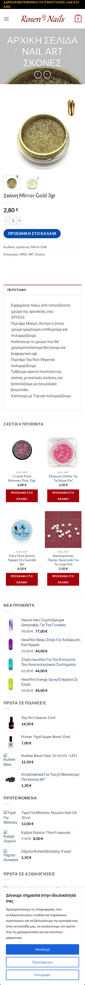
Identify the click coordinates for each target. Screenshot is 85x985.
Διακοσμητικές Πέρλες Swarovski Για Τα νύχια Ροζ (63, 560)
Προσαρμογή (42, 962)
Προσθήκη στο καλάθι (32, 233)
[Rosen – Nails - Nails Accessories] (42, 18)
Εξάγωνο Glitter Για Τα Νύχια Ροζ (63, 478)
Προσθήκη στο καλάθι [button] (22, 495)
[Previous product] (47, 74)
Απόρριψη (42, 975)
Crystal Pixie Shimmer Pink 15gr (22, 478)
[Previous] (11, 132)
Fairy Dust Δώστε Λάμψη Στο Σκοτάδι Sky (22, 560)
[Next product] (38, 74)
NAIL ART (42, 51)
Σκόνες (42, 62)
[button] (6, 19)
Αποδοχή (42, 949)
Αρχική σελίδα (42, 40)
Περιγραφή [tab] (16, 290)
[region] (42, 936)
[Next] (74, 132)
